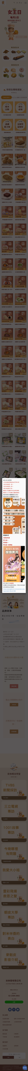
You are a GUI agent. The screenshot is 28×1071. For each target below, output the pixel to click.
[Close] (26, 478)
